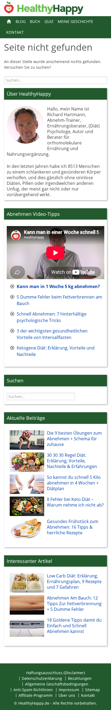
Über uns (66, 695)
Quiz (48, 21)
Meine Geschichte (75, 21)
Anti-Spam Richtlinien (33, 689)
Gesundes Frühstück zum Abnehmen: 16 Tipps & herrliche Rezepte (72, 527)
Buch (35, 21)
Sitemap (92, 689)
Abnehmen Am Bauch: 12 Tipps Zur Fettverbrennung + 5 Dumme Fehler (74, 603)
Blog (21, 21)
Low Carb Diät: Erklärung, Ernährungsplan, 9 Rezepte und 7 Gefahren (74, 581)
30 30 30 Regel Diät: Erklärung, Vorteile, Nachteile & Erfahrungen (72, 460)
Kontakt (15, 32)
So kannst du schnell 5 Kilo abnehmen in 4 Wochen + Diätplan (74, 482)
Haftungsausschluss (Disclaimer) (55, 672)
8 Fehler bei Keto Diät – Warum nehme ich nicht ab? (75, 502)
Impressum (69, 689)
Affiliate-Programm (36, 695)
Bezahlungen (80, 678)
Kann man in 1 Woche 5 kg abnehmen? (58, 286)
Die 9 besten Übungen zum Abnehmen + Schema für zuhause (74, 438)
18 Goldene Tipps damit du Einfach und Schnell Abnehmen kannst (74, 625)
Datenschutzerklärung (42, 678)
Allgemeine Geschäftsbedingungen (56, 684)
